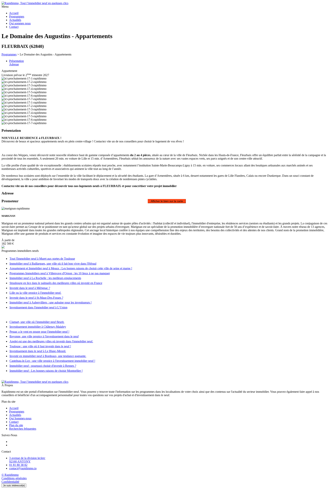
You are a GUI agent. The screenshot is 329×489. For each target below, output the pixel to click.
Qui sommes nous (20, 23)
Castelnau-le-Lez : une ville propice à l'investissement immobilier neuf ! (52, 360)
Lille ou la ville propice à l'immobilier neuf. (35, 292)
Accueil (13, 13)
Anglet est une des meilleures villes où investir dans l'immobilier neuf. (51, 341)
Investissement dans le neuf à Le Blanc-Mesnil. (38, 351)
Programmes (16, 16)
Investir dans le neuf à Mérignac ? (30, 288)
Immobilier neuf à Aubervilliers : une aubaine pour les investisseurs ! (51, 302)
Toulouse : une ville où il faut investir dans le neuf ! (40, 346)
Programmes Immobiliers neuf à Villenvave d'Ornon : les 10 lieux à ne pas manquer (60, 273)
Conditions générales (14, 478)
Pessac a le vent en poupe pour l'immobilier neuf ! (39, 331)
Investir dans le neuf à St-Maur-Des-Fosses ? (36, 297)
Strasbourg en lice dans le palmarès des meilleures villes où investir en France (56, 283)
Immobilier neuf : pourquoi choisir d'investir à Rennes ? (43, 365)
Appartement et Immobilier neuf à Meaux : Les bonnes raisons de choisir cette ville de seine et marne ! (71, 268)
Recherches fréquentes (22, 428)
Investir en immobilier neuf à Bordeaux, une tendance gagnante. (48, 356)
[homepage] (164, 3)
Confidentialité (10, 481)
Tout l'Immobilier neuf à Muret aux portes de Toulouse (42, 258)
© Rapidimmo (10, 474)
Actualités (15, 20)
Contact (13, 26)
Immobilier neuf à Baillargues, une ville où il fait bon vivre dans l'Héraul (53, 263)
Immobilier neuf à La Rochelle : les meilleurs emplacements (45, 278)
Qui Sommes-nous (20, 418)
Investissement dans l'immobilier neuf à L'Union (38, 307)
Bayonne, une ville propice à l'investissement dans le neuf (44, 336)
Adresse (14, 64)
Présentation (16, 61)
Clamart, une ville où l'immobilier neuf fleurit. (37, 322)
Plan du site (16, 425)
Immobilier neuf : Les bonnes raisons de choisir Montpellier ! (46, 370)
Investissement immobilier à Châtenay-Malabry (38, 326)
